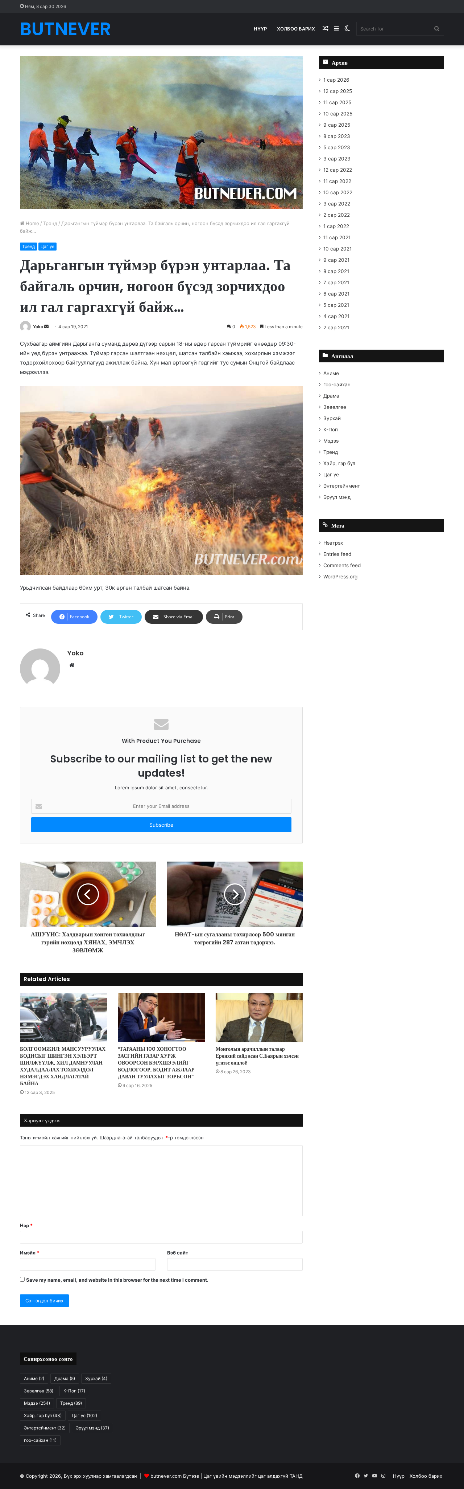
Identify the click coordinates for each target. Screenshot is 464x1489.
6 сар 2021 (336, 294)
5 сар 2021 (336, 305)
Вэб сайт (177, 1253)
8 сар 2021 (336, 271)
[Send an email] (46, 326)
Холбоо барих (296, 29)
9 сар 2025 (336, 125)
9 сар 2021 (336, 260)
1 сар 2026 (336, 80)
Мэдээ (331, 441)
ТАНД (296, 1476)
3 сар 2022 (336, 204)
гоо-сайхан (337, 384)
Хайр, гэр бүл (339, 463)
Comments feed (342, 565)
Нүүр (260, 29)
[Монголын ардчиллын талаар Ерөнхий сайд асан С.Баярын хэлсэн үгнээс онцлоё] (259, 1017)
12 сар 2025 (337, 91)
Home (31, 223)
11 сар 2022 (337, 181)
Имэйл (29, 1253)
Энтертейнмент (341, 486)
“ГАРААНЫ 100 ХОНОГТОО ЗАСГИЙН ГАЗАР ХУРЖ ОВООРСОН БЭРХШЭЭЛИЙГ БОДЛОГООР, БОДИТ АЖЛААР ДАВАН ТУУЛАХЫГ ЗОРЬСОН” (156, 1062)
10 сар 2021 (337, 249)
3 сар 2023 (337, 159)
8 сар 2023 (336, 136)
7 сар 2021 (336, 282)
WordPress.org (340, 576)
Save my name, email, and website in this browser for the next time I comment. (117, 1280)
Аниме (331, 373)
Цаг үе (47, 246)
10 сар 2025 (337, 114)
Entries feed (337, 554)
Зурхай (332, 418)
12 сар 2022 (337, 170)
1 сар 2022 (336, 226)
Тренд (50, 223)
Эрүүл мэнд (337, 497)
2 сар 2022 (336, 215)
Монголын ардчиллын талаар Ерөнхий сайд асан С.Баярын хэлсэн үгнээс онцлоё (257, 1055)
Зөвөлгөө (334, 407)
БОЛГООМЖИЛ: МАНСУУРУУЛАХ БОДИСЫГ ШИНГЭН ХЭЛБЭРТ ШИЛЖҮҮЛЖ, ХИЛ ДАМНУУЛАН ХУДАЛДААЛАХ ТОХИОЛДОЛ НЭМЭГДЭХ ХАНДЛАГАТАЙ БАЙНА (62, 1066)
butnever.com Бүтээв (174, 1476)
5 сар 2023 (336, 147)
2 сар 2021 (336, 327)
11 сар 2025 (337, 102)
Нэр (26, 1225)
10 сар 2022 (337, 192)
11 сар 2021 (337, 237)
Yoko (38, 326)
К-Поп (330, 429)
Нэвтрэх (333, 543)
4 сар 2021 (336, 316)
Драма (331, 396)
